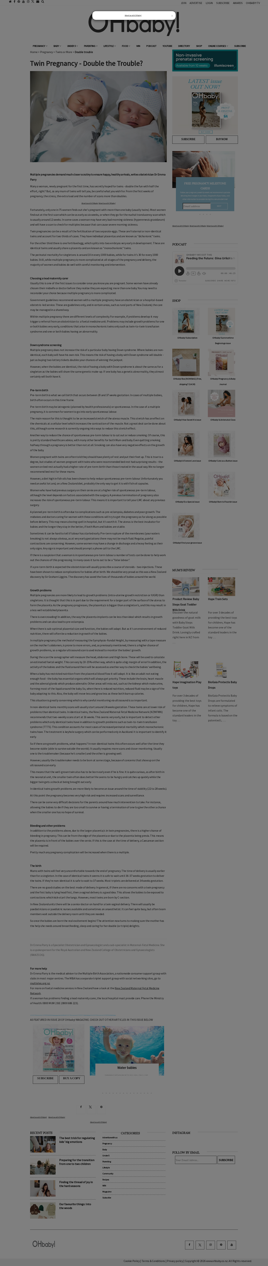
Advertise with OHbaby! (133, 15)
